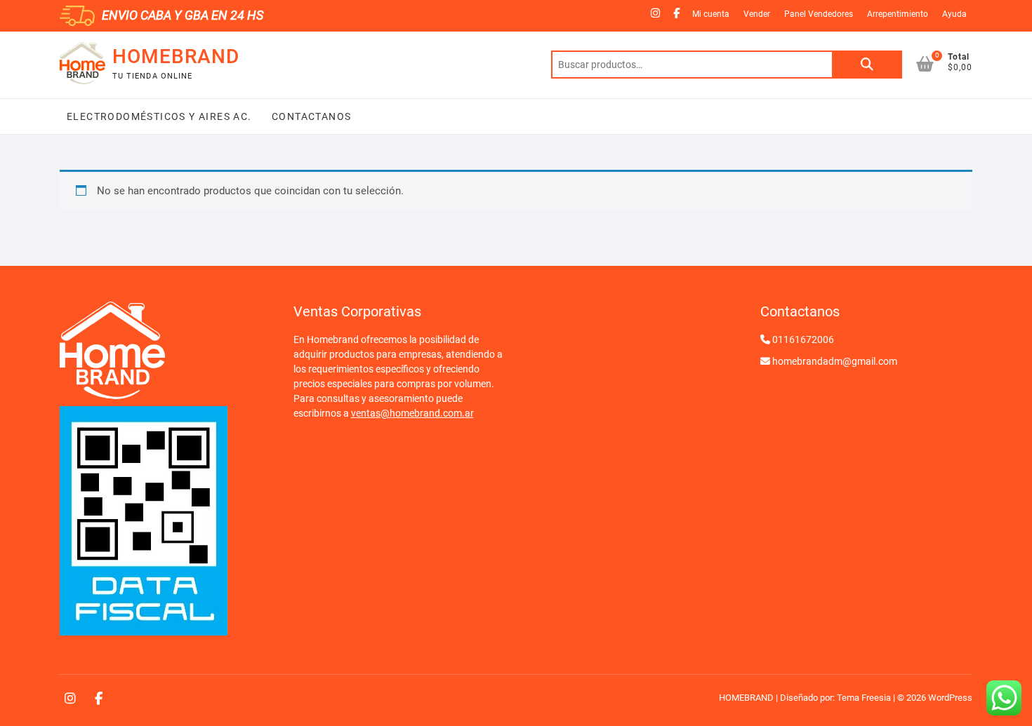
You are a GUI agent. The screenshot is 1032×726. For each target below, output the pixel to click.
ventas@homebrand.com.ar (412, 413)
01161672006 (803, 339)
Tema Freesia (864, 697)
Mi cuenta (710, 14)
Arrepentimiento (897, 14)
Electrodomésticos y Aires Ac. (159, 116)
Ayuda (954, 14)
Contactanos (310, 116)
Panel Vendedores (818, 14)
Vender (756, 14)
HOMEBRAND (175, 56)
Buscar (867, 65)
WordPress (950, 697)
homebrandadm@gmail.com (834, 361)
